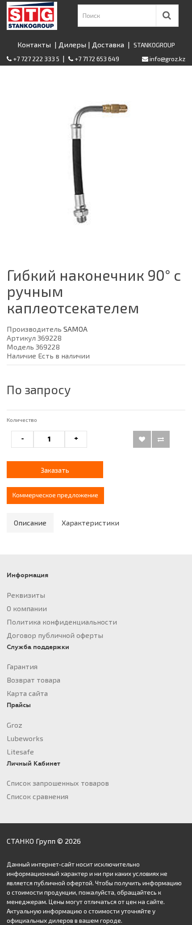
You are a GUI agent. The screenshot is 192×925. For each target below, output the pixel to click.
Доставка (108, 44)
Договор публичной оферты (55, 635)
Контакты (34, 44)
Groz (14, 725)
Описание (30, 522)
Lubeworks (25, 738)
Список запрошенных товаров (58, 783)
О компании (27, 608)
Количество (22, 420)
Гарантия (22, 666)
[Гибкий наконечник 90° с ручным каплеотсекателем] (96, 160)
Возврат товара (33, 679)
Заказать (55, 470)
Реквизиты (26, 595)
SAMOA (75, 329)
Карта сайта (27, 693)
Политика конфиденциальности (62, 621)
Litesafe (20, 751)
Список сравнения (37, 796)
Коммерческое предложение (55, 495)
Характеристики (90, 522)
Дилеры (72, 44)
